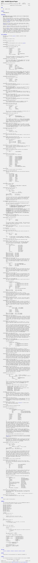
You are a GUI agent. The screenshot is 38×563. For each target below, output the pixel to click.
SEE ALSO (2, 549)
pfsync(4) (20, 402)
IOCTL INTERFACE (4, 34)
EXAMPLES (2, 501)
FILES (2, 497)
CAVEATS (2, 556)
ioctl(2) (8, 19)
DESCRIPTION (3, 14)
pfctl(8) (8, 21)
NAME (2, 7)
